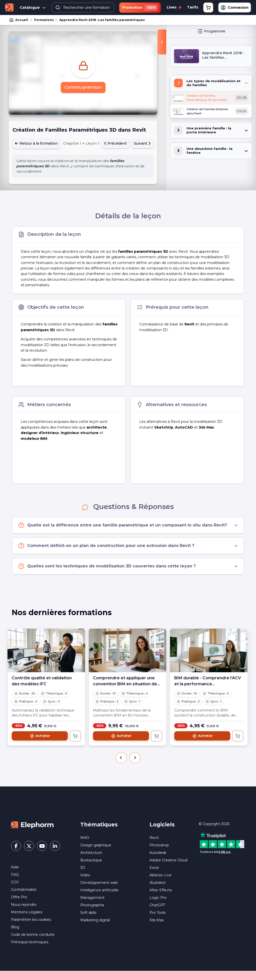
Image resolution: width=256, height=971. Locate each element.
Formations (44, 20)
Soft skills (88, 912)
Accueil (21, 20)
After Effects (161, 890)
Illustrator (158, 882)
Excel (154, 867)
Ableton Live (161, 875)
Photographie (92, 905)
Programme (214, 31)
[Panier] (208, 7)
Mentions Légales (26, 912)
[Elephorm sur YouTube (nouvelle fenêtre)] (42, 846)
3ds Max (157, 920)
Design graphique (95, 845)
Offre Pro (19, 897)
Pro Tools (158, 912)
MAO (84, 837)
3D (82, 867)
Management (92, 897)
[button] (121, 758)
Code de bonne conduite (32, 934)
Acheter (43, 735)
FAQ (15, 874)
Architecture (91, 852)
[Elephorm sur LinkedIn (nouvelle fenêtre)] (55, 846)
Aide (15, 867)
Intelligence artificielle (99, 890)
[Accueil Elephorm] (32, 824)
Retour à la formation (38, 143)
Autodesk (158, 852)
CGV (15, 882)
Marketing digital (95, 920)
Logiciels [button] (162, 824)
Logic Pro (158, 897)
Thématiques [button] (99, 824)
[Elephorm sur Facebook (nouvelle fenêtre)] (16, 846)
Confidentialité (23, 889)
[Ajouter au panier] (75, 735)
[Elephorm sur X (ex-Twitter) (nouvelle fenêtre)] (29, 846)
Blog (15, 927)
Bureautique (91, 860)
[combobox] (83, 7)
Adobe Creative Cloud (169, 860)
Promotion (139, 7)
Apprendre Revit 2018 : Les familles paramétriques (102, 20)
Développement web (99, 882)
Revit (154, 837)
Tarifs (192, 7)
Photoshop (159, 845)
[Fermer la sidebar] (162, 41)
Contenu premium (83, 87)
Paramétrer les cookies (31, 919)
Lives (172, 7)
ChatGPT (157, 905)
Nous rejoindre (23, 904)
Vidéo (85, 875)
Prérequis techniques (29, 942)
